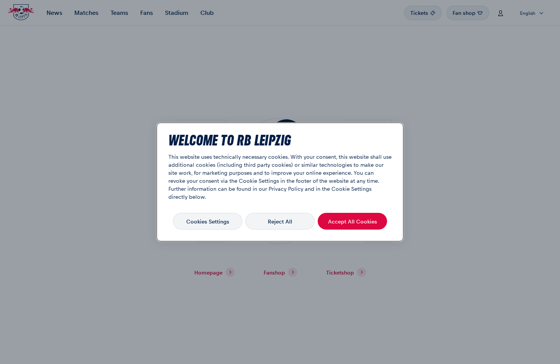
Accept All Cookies (352, 221)
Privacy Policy (286, 188)
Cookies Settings (207, 221)
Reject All (280, 221)
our (263, 188)
